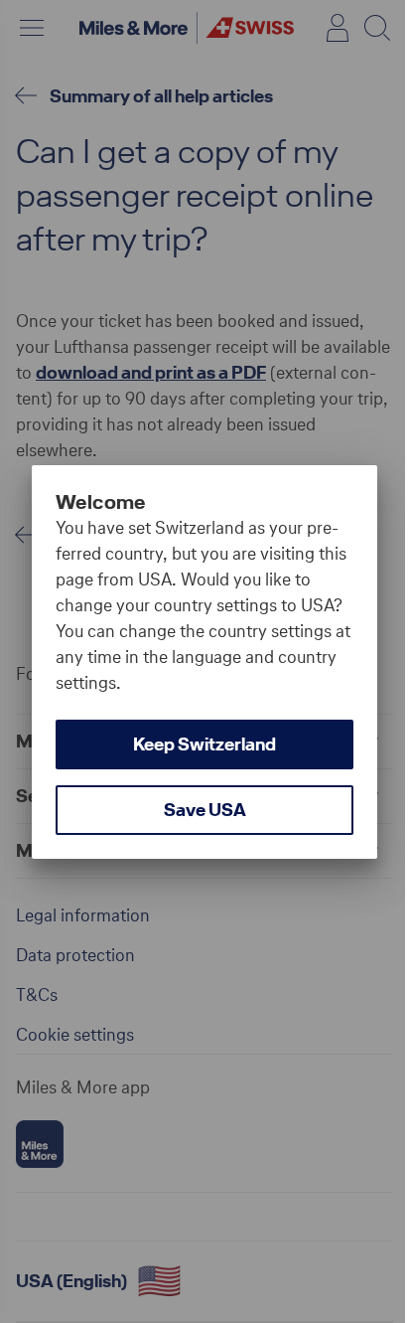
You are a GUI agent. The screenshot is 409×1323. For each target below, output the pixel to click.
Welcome (101, 502)
